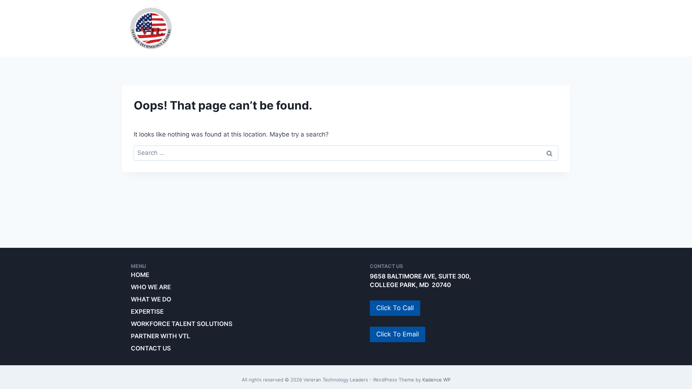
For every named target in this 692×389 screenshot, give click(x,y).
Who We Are (224, 28)
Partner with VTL (529, 28)
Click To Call (395, 308)
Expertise (341, 28)
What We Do (285, 28)
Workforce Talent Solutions (428, 28)
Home (140, 274)
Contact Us (151, 348)
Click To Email (397, 334)
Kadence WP (436, 380)
